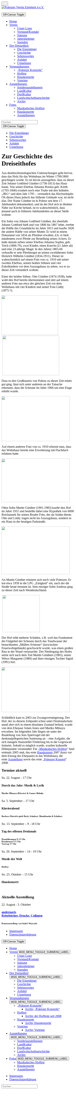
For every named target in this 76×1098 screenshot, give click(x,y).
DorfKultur (24, 1048)
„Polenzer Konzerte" (30, 1005)
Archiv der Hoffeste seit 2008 (43, 1016)
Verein (13, 952)
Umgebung (16, 147)
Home (13, 948)
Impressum (16, 931)
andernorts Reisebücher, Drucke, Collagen (22, 913)
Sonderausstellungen (29, 1041)
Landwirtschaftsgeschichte (33, 1051)
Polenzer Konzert (54, 759)
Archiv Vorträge (35, 1030)
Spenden (22, 969)
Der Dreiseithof (18, 973)
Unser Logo (24, 955)
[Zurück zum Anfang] (5, 4)
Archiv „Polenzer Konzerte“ (42, 1009)
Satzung (22, 962)
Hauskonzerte (25, 1019)
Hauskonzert (45, 752)
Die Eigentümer (19, 133)
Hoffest (21, 1012)
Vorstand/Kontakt (28, 959)
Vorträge (22, 1026)
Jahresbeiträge (25, 966)
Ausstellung (15, 759)
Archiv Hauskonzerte (38, 1023)
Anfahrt (14, 143)
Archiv (21, 1054)
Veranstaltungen (19, 998)
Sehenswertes (17, 140)
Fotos (12, 1058)
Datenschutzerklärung (22, 934)
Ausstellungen (18, 1033)
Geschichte (16, 136)
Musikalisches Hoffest (53, 749)
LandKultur (24, 1044)
